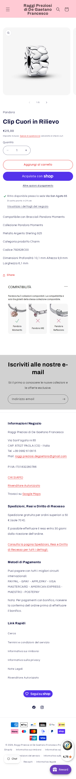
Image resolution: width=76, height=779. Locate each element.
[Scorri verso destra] (46, 102)
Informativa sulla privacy (24, 660)
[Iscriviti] (63, 399)
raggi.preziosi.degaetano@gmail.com (41, 456)
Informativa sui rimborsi (23, 651)
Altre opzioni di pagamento (38, 185)
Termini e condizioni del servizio (29, 642)
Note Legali (15, 669)
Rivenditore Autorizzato (24, 485)
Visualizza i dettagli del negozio (28, 206)
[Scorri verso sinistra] (29, 102)
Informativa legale (46, 762)
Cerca (12, 633)
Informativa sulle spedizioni (58, 756)
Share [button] (11, 275)
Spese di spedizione (30, 136)
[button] (8, 9)
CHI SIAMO (15, 477)
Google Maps (31, 493)
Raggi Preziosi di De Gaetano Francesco (35, 745)
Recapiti (28, 762)
